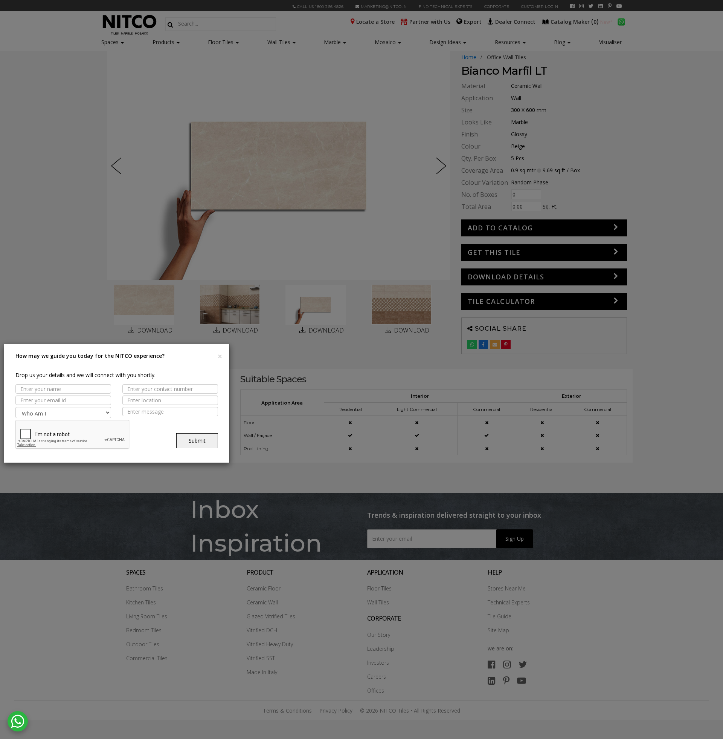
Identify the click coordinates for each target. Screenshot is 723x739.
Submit (197, 440)
